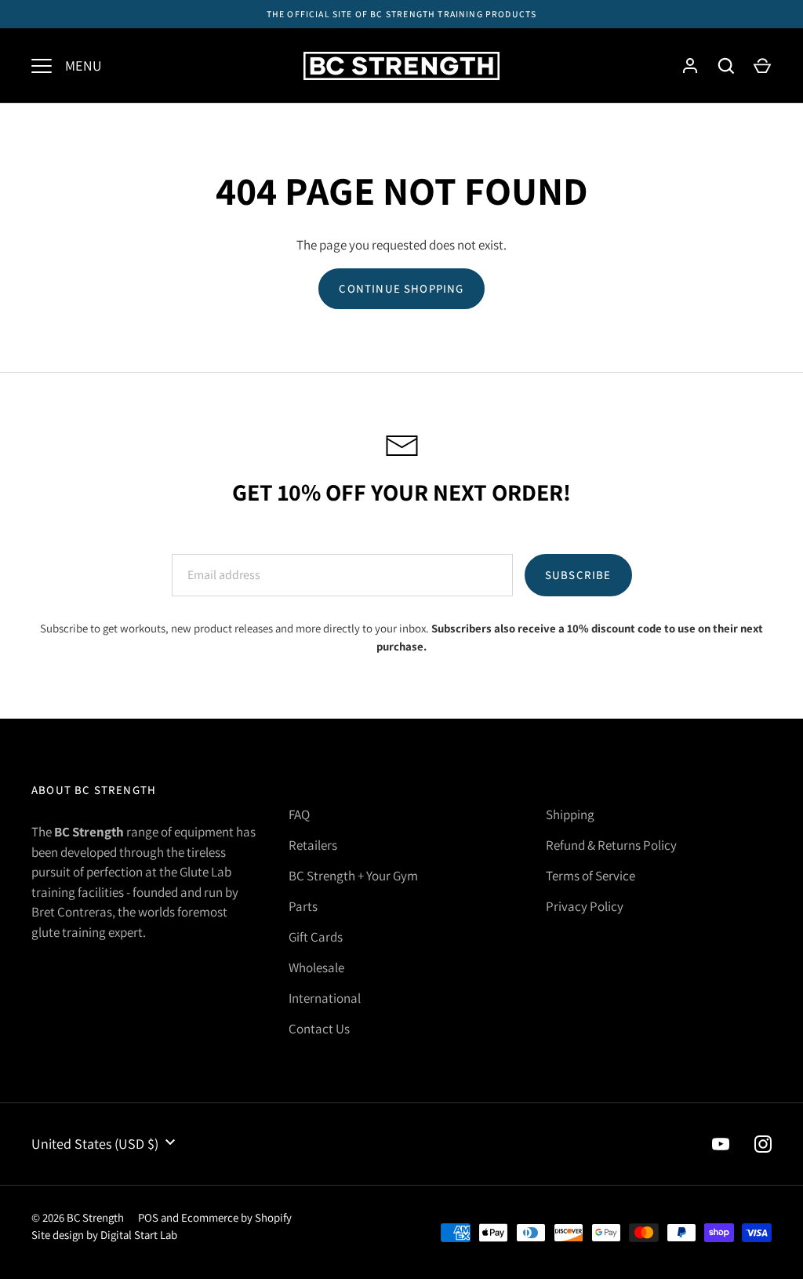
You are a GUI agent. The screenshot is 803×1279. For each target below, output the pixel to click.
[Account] (690, 66)
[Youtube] (720, 1144)
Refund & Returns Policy (611, 845)
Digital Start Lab (138, 1234)
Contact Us (319, 1028)
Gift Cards (316, 937)
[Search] (726, 66)
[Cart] (762, 66)
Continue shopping (401, 288)
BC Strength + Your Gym (353, 875)
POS (148, 1217)
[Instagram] (763, 1144)
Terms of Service (590, 875)
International (325, 998)
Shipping (570, 814)
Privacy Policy (584, 906)
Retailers (313, 845)
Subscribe (578, 574)
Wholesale (316, 967)
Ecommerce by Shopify (236, 1217)
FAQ (299, 814)
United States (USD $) (94, 1144)
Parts (303, 906)
